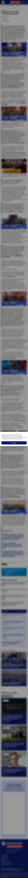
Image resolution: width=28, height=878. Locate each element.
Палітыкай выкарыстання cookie (16, 438)
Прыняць (14, 442)
